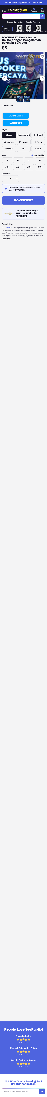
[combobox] (21, 16)
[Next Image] (42, 78)
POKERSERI (23, 200)
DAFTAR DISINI (16, 116)
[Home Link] (17, 9)
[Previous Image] (4, 78)
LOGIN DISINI (16, 123)
